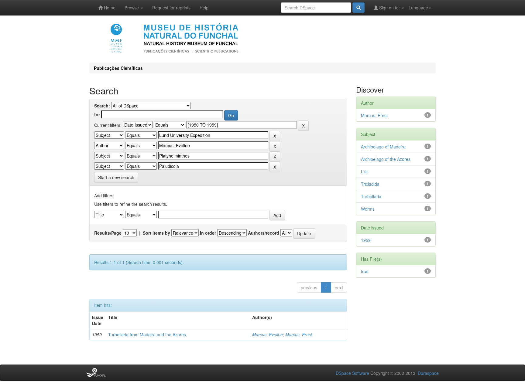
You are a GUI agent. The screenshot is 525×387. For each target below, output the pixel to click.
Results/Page (108, 233)
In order (208, 233)
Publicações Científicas (118, 68)
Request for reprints (171, 8)
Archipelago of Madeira (383, 147)
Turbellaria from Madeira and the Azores (147, 334)
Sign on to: (389, 8)
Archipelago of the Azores (385, 159)
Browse (132, 8)
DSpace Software (352, 373)
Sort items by (156, 233)
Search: (102, 106)
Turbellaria (371, 196)
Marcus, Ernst (298, 334)
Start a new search (116, 177)
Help (204, 8)
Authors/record (263, 233)
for (97, 114)
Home (109, 8)
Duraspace (428, 373)
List (364, 171)
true (365, 271)
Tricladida (370, 184)
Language (418, 8)
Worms (368, 209)
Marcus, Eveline (267, 334)
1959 (366, 240)
